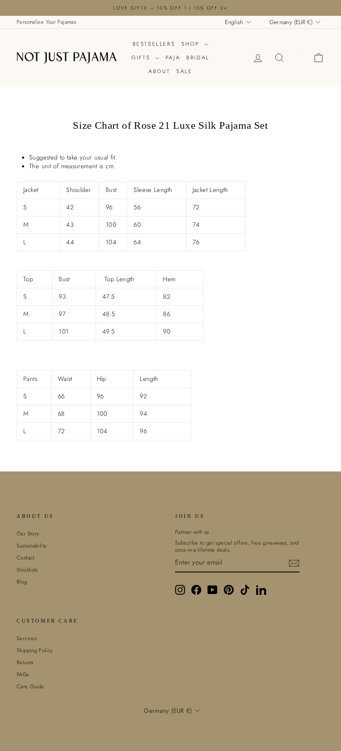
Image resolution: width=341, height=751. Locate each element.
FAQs (23, 674)
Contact (26, 558)
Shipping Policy (35, 650)
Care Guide (30, 686)
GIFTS (142, 57)
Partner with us (192, 532)
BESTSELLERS (154, 44)
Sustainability (32, 546)
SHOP (191, 44)
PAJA (173, 57)
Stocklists (27, 570)
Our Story (28, 533)
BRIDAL (198, 57)
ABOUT (159, 71)
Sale (184, 71)
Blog (22, 582)
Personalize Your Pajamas (46, 22)
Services (27, 638)
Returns (25, 662)
